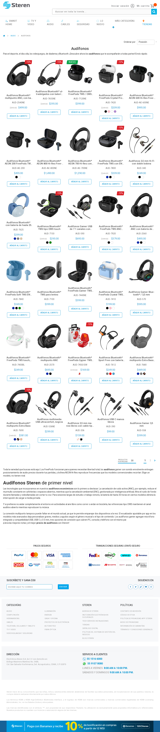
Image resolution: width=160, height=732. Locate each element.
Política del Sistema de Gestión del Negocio (98, 633)
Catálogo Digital (90, 628)
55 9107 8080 (95, 663)
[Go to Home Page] (4, 35)
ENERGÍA (48, 615)
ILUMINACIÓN (50, 611)
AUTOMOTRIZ (50, 626)
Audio (9, 611)
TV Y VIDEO (11, 629)
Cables (10, 622)
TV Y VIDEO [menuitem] (32, 22)
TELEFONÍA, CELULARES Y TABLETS (21, 626)
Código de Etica (127, 615)
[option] (106, 111)
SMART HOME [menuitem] (11, 22)
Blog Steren (88, 638)
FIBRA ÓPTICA (50, 629)
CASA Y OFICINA (51, 618)
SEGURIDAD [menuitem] (83, 22)
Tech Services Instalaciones (95, 621)
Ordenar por (129, 42)
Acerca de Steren (90, 611)
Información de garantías (132, 626)
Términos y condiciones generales (136, 629)
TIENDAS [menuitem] (147, 22)
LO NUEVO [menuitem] (100, 22)
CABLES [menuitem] (65, 22)
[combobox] (106, 11)
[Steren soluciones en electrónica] (16, 5)
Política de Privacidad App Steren (136, 618)
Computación (13, 615)
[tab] (42, 605)
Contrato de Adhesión (130, 611)
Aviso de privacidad (129, 622)
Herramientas (13, 618)
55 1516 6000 (94, 659)
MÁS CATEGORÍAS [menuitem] (125, 21)
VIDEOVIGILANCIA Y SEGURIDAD (19, 633)
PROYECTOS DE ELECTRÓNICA (57, 622)
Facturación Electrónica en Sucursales (95, 616)
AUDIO (13, 36)
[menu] (80, 24)
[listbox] (111, 111)
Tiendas (86, 624)
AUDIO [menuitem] (50, 22)
